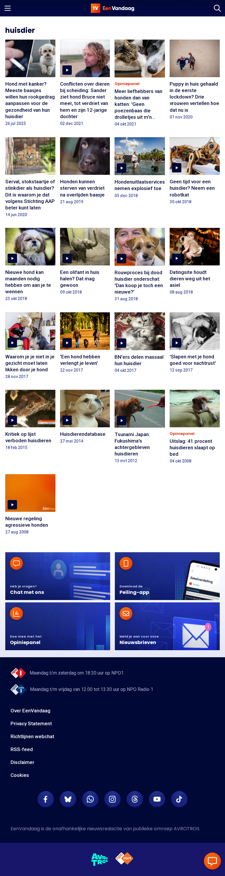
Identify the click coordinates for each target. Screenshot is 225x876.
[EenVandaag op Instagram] (112, 799)
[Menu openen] (7, 8)
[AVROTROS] (99, 859)
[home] (112, 8)
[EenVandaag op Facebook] (46, 799)
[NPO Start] (124, 859)
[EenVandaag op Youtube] (157, 799)
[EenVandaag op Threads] (135, 799)
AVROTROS (186, 828)
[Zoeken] (217, 8)
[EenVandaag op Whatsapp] (90, 799)
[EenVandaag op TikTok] (179, 799)
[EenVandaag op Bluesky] (68, 799)
